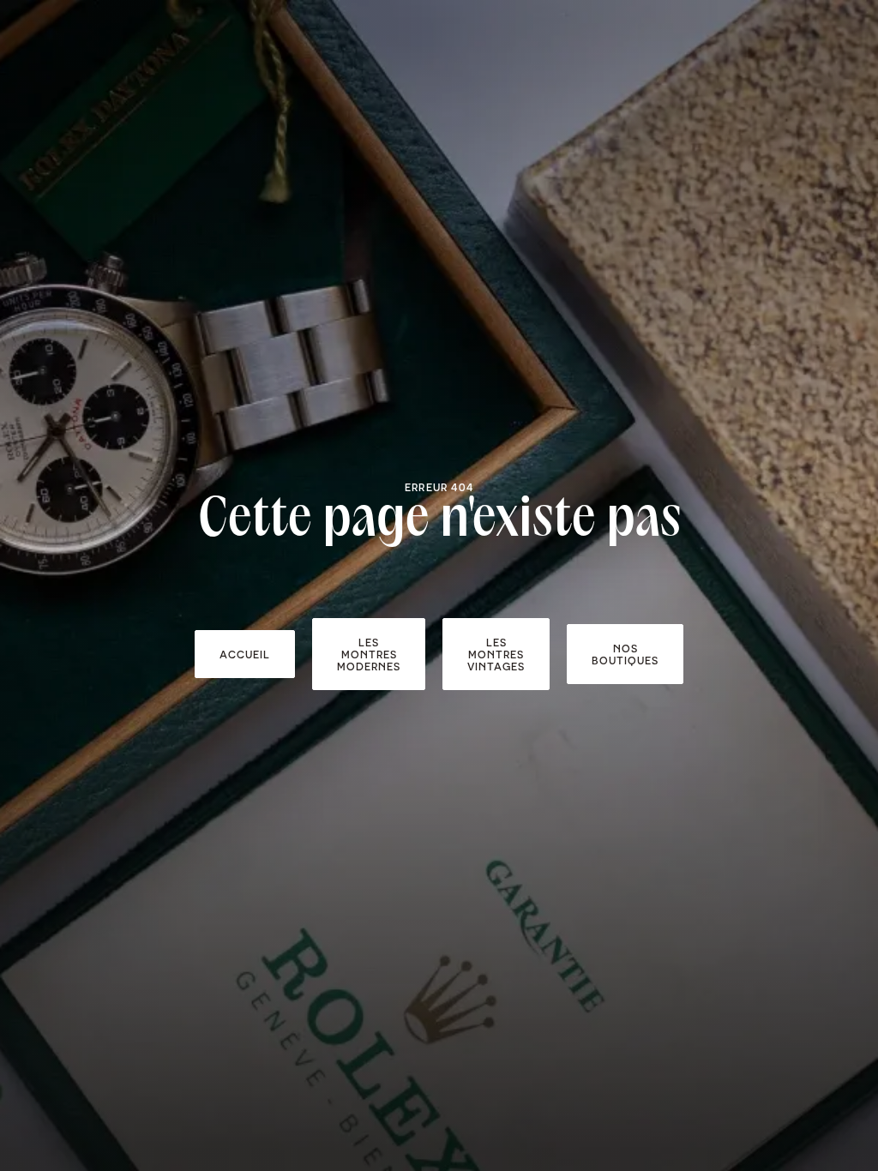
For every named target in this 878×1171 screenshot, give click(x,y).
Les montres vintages (496, 654)
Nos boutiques (625, 654)
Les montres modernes (368, 654)
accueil (245, 654)
